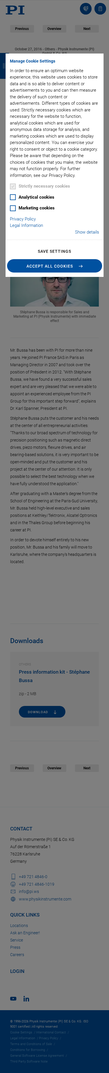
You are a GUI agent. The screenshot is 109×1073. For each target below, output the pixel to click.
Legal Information (26, 225)
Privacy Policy (23, 219)
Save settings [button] (54, 251)
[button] (54, 266)
